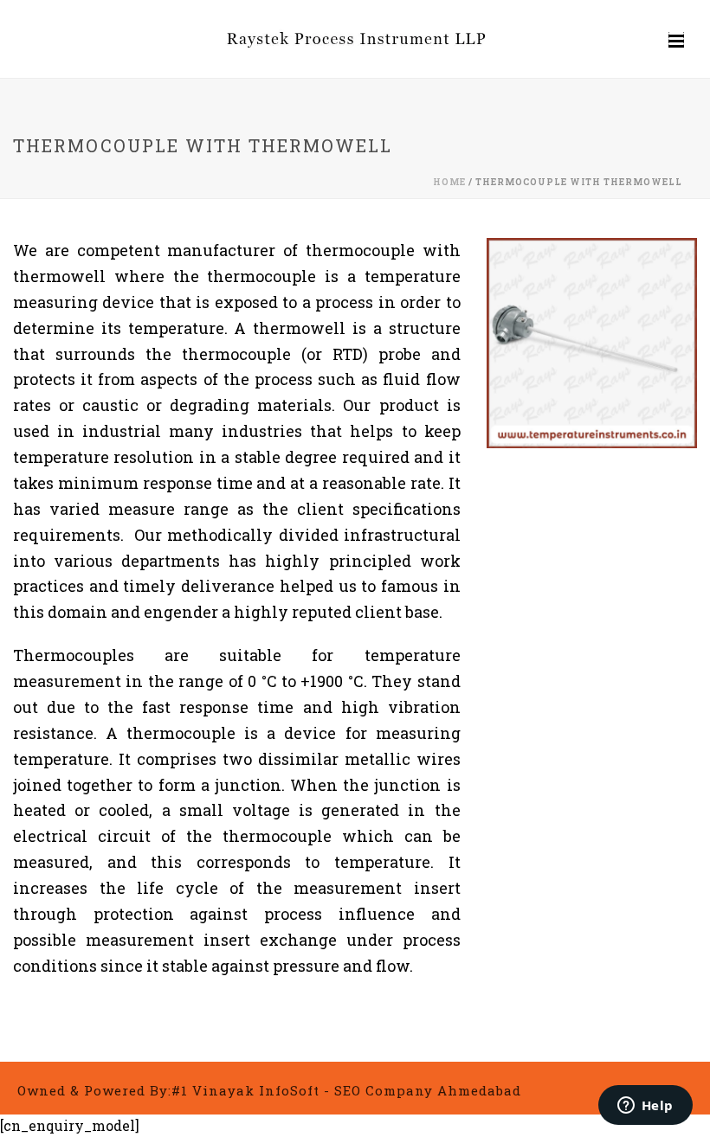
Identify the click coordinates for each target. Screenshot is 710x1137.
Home (449, 182)
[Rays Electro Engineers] (355, 39)
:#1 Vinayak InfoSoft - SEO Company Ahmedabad (344, 1090)
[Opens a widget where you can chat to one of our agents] (645, 1106)
